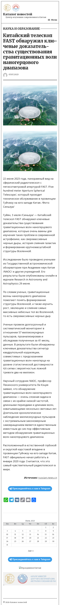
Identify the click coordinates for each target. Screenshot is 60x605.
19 (23, 538)
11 (15, 534)
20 (30, 538)
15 (46, 534)
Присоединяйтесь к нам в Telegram (31, 488)
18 (15, 538)
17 (7, 538)
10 (7, 534)
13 (30, 534)
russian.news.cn (47, 477)
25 (15, 541)
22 (46, 538)
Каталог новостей (17, 14)
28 (38, 541)
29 (46, 541)
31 (7, 545)
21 (38, 538)
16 (53, 534)
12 (23, 534)
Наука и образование (21, 28)
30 (53, 541)
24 (7, 541)
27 (30, 541)
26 (23, 541)
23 (53, 538)
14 (38, 534)
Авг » (31, 551)
